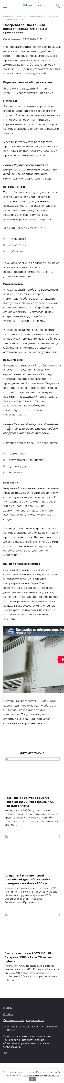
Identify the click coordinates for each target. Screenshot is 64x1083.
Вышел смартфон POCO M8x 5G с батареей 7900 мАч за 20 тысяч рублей (29, 957)
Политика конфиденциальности (23, 1020)
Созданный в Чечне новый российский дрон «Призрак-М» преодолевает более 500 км (27, 879)
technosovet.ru (12, 1046)
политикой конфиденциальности (41, 1075)
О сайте (8, 1014)
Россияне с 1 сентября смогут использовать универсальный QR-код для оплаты (30, 801)
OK (32, 1079)
